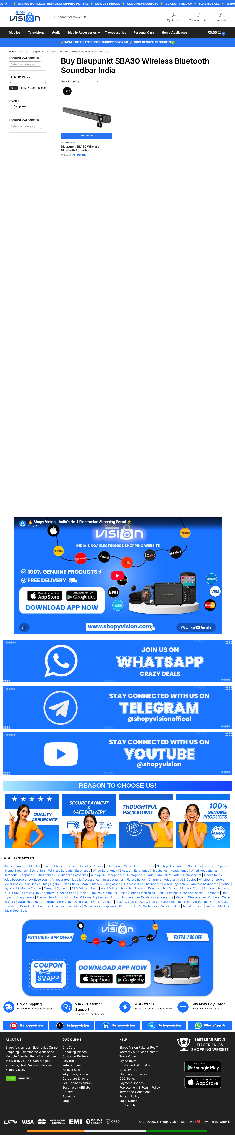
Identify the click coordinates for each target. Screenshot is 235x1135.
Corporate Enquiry (75, 1078)
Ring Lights (51, 884)
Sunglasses (112, 884)
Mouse (225, 884)
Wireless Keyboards (204, 884)
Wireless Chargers (211, 879)
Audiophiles (46, 875)
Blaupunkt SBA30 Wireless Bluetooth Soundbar (80, 148)
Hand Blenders (170, 902)
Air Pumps (200, 902)
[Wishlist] (106, 93)
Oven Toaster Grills (87, 902)
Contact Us (127, 1105)
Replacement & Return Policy (139, 1087)
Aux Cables (32, 884)
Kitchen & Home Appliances (88, 897)
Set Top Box (165, 866)
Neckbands (160, 870)
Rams (94, 888)
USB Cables (188, 879)
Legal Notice (128, 1101)
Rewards (68, 1061)
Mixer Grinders (126, 902)
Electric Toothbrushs (51, 897)
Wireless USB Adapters (38, 893)
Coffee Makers (220, 902)
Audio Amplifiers (159, 875)
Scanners (223, 888)
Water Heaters (28, 902)
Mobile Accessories (85, 879)
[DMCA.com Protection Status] (32, 1078)
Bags (161, 893)
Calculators (92, 906)
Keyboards (153, 884)
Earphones (82, 870)
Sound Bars (68, 142)
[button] (217, 32)
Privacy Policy (129, 1096)
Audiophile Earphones (72, 875)
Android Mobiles (28, 866)
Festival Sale (71, 1069)
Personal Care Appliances (185, 893)
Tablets (72, 866)
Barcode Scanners (51, 906)
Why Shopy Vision (75, 1074)
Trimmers (212, 893)
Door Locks (28, 906)
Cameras (63, 888)
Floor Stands (213, 875)
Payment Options (131, 1083)
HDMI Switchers (145, 906)
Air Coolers (144, 897)
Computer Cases (115, 893)
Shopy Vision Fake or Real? (138, 1047)
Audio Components (187, 875)
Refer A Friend (72, 1065)
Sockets (126, 888)
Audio (181, 866)
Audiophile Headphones (107, 875)
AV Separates (59, 879)
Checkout (220, 20)
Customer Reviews (75, 1056)
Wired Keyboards (176, 884)
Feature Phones (53, 866)
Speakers (194, 866)
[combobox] (25, 64)
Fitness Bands (136, 879)
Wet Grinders (148, 902)
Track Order (127, 1056)
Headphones (179, 870)
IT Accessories (133, 884)
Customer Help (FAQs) (135, 1065)
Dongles (154, 888)
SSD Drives (80, 888)
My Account (174, 20)
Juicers (108, 902)
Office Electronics (142, 893)
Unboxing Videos (74, 1052)
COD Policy (127, 1078)
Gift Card (69, 1047)
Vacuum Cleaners (188, 897)
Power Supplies (90, 893)
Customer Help (198, 20)
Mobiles (8, 866)
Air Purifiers (211, 897)
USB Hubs (12, 893)
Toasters (11, 906)
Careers (67, 1092)
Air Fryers (64, 902)
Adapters (170, 879)
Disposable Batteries (117, 906)
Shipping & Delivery (133, 1074)
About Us (69, 1096)
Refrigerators (164, 897)
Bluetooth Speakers (217, 866)
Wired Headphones (204, 870)
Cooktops (47, 902)
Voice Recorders (14, 879)
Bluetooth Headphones (19, 875)
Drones (49, 888)
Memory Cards (190, 888)
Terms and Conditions (134, 1092)
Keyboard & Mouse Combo (22, 888)
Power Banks (12, 884)
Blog (65, 1101)
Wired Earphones (105, 870)
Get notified (86, 162)
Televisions (113, 866)
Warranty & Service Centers (138, 1052)
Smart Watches (113, 879)
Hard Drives (109, 888)
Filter (13, 88)
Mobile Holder (193, 906)
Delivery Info (128, 1069)
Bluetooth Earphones (134, 870)
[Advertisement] (27, 200)
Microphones (136, 875)
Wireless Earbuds (60, 870)
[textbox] (25, 64)
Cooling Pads (66, 893)
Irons (187, 902)
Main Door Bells (16, 910)
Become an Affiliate (76, 1087)
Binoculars (74, 906)
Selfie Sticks (70, 884)
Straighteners (24, 897)
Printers (209, 888)
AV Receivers (38, 879)
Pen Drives (169, 888)
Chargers (154, 879)
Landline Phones (91, 866)
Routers (139, 888)
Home (12, 51)
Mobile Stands (92, 884)
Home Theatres (16, 870)
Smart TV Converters (139, 866)
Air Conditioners (122, 897)
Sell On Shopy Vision (77, 1083)
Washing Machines (218, 906)
